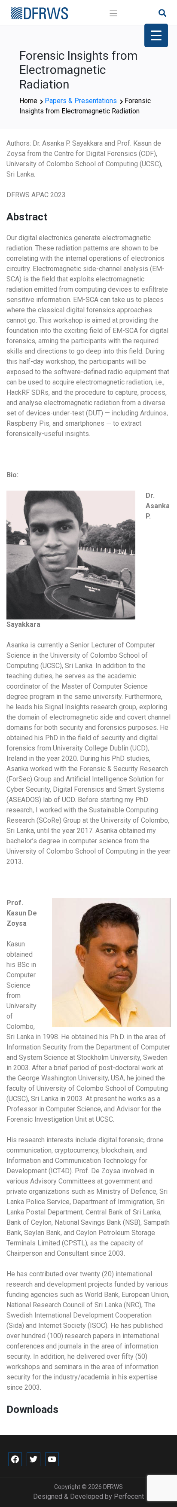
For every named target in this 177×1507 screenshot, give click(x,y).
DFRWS (113, 1486)
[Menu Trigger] (156, 35)
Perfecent (129, 1496)
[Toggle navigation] (113, 13)
